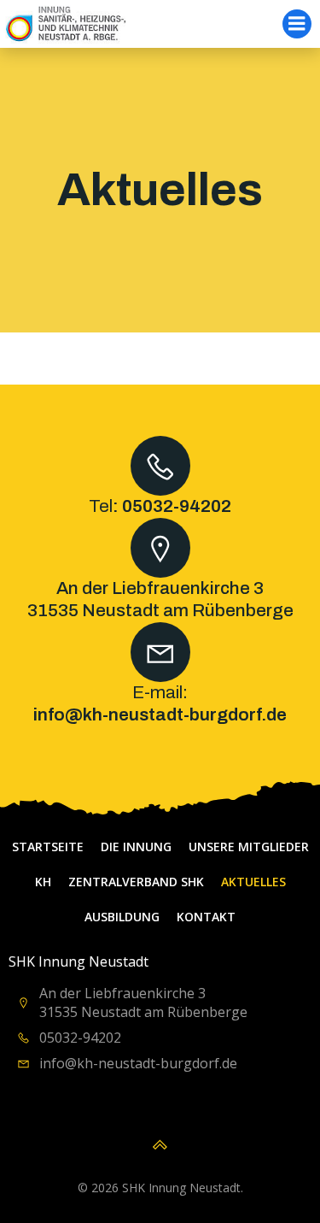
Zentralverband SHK (136, 881)
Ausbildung (122, 916)
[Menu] (296, 23)
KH (43, 881)
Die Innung (136, 846)
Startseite (48, 846)
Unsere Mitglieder (249, 846)
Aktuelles (253, 881)
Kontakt (206, 916)
